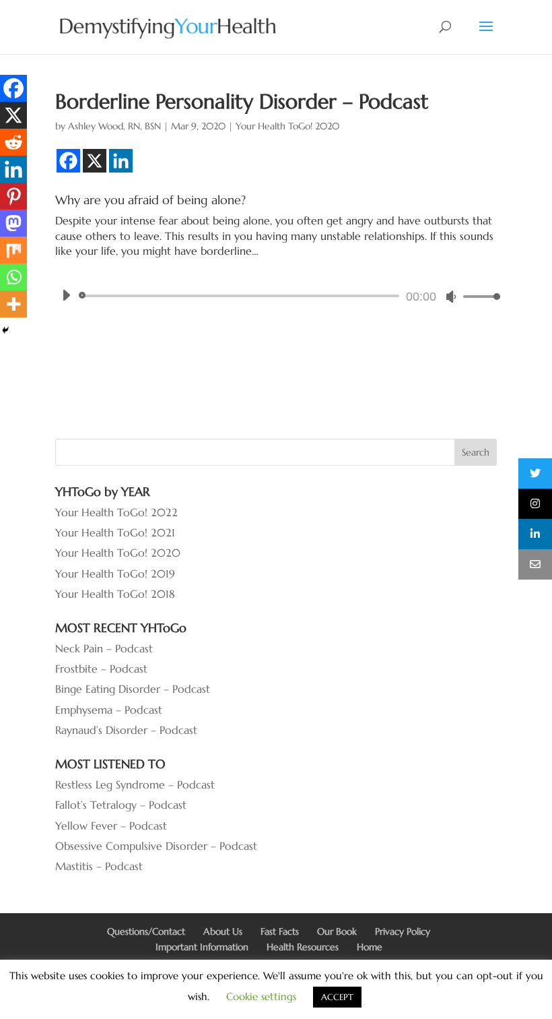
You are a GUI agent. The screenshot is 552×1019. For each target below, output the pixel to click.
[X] (94, 161)
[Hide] (5, 330)
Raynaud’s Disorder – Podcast (126, 730)
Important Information (202, 947)
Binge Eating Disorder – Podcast (132, 689)
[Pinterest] (13, 196)
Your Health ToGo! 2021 (115, 532)
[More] (13, 303)
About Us (222, 931)
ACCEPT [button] (337, 997)
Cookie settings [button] (261, 996)
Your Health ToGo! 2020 (287, 126)
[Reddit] (13, 142)
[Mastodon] (13, 223)
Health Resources (303, 947)
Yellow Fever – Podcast (111, 825)
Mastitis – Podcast (99, 866)
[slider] (478, 296)
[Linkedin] (121, 161)
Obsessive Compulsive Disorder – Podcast (156, 846)
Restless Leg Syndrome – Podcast (135, 784)
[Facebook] (68, 161)
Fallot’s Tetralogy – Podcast (120, 804)
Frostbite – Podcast (101, 668)
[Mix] (13, 250)
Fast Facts (280, 931)
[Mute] (451, 296)
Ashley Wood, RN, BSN (114, 126)
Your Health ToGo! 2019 (115, 573)
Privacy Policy (402, 931)
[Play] (66, 295)
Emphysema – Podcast (108, 709)
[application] (276, 296)
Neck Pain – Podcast (104, 648)
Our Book (337, 931)
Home (369, 947)
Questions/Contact (146, 931)
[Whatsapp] (13, 277)
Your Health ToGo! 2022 (116, 512)
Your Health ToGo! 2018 (115, 593)
